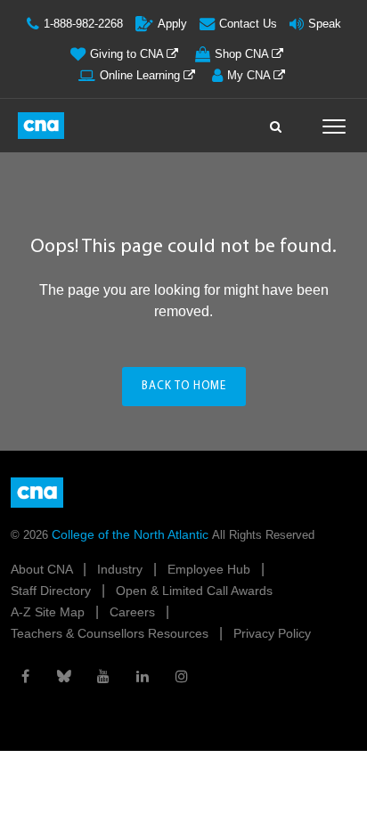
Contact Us (248, 23)
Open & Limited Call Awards (194, 590)
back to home (184, 386)
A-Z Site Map (49, 612)
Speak (324, 23)
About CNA (43, 569)
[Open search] (276, 122)
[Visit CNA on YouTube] (103, 676)
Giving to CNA (128, 54)
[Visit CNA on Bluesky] (64, 676)
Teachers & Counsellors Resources (111, 633)
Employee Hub (210, 569)
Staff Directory (52, 590)
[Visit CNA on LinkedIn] (142, 676)
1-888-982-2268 (83, 23)
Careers (134, 612)
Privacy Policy (272, 633)
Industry (121, 569)
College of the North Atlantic (132, 534)
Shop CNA (243, 54)
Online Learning (142, 75)
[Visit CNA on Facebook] (25, 676)
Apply (172, 23)
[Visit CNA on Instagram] (181, 676)
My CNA (250, 75)
